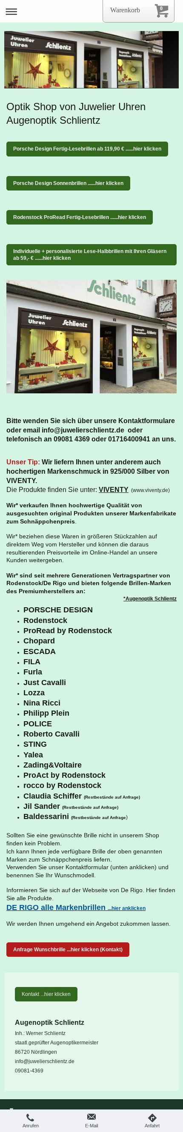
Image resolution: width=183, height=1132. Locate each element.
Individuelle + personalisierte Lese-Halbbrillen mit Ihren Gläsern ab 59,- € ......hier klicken (89, 254)
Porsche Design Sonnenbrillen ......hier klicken (68, 183)
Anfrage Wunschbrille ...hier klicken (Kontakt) (68, 950)
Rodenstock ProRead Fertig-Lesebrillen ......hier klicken (79, 217)
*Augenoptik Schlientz (150, 599)
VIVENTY (114, 489)
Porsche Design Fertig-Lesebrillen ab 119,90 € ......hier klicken (87, 149)
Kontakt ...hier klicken (46, 994)
